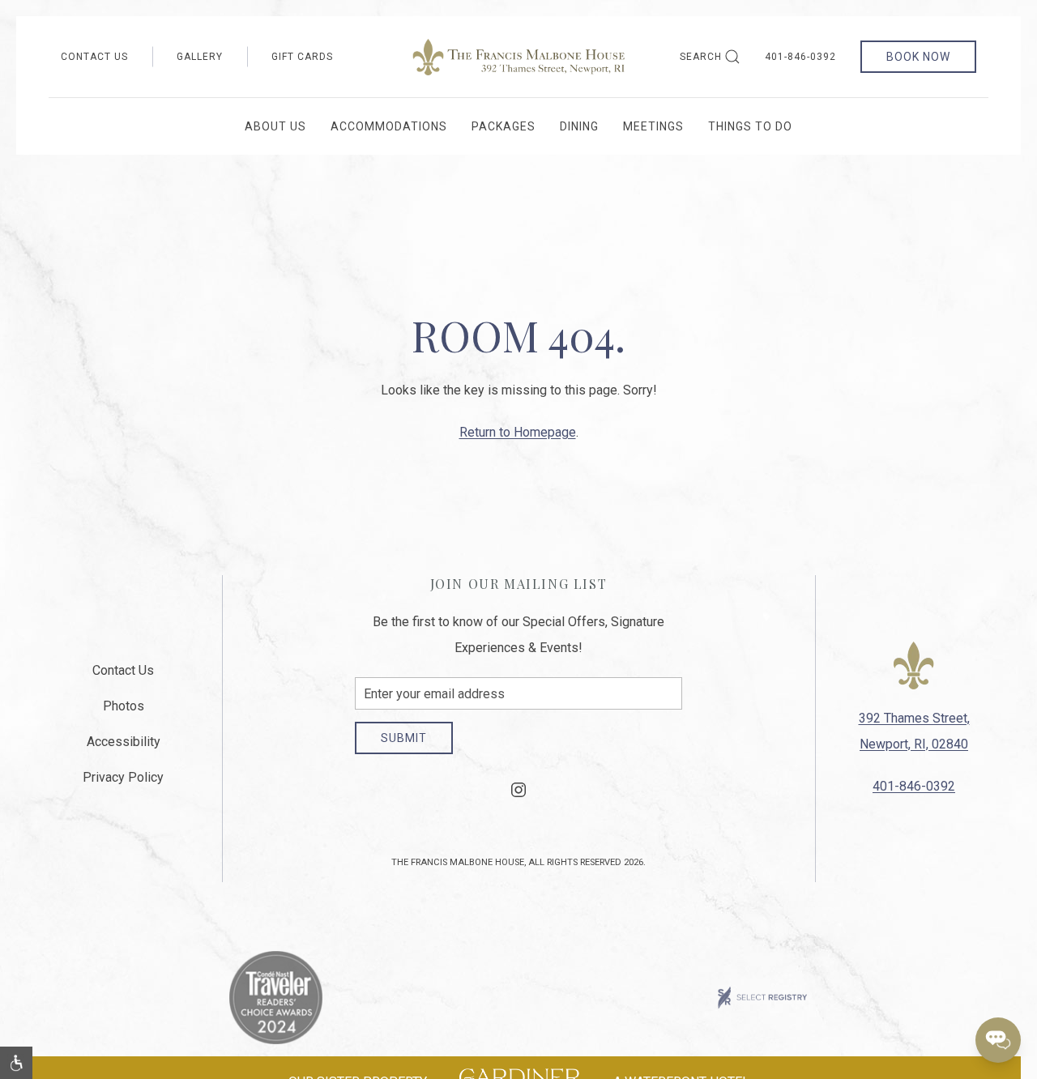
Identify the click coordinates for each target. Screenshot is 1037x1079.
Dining (579, 126)
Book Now (918, 56)
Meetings (653, 126)
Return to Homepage (517, 432)
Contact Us (94, 56)
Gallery (200, 56)
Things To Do (750, 126)
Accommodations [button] (389, 126)
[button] (16, 1063)
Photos (123, 706)
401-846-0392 (800, 56)
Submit (404, 737)
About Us (275, 126)
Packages (504, 126)
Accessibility (123, 741)
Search (701, 56)
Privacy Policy (123, 777)
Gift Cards (302, 56)
